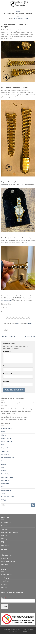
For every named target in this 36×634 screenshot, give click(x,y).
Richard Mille (5, 483)
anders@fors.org (6, 300)
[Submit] (33, 505)
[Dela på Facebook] (10, 317)
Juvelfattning (5, 451)
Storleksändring (6, 490)
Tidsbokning (5, 529)
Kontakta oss (5, 558)
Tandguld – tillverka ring (8, 336)
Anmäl (5, 606)
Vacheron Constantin (7, 496)
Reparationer (5, 480)
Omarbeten (4, 461)
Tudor (3, 493)
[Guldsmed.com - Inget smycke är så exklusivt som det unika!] (19, 3)
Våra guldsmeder (6, 555)
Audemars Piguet (6, 428)
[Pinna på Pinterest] (19, 317)
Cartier (3, 432)
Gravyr (3, 445)
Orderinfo (4, 526)
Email (3, 598)
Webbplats (6, 381)
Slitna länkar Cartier (29, 336)
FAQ (2, 542)
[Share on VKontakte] (22, 317)
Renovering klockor (7, 477)
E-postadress (7, 373)
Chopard (3, 435)
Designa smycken (6, 438)
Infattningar (4, 539)
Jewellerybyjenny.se (7, 578)
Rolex (18, 11)
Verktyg (3, 500)
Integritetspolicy (6, 545)
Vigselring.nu (5, 581)
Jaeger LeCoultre (6, 448)
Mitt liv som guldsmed (7, 457)
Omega (3, 464)
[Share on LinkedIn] (25, 317)
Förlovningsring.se (6, 574)
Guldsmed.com (19, 631)
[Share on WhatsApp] (7, 317)
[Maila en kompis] (16, 317)
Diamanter (4, 535)
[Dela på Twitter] (13, 317)
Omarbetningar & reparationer (10, 532)
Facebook (4, 584)
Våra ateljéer (5, 564)
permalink (29, 323)
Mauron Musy (5, 454)
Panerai (3, 470)
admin (26, 18)
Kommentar (7, 351)
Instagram (4, 587)
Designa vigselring (6, 441)
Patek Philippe (5, 474)
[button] (2, 4)
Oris (2, 467)
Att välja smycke (6, 522)
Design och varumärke (8, 561)
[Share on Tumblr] (28, 317)
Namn (5, 366)
